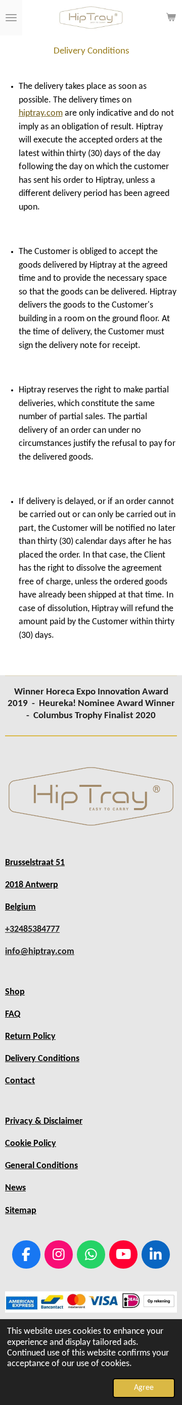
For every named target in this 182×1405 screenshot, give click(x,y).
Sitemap (20, 1211)
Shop (15, 992)
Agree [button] (144, 1388)
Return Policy (30, 1036)
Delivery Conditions (42, 1059)
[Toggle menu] (11, 17)
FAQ (12, 1014)
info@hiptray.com (39, 951)
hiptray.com (41, 113)
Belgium (20, 907)
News (15, 1188)
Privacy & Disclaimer (43, 1121)
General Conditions (41, 1166)
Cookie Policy (30, 1143)
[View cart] (171, 17)
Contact (20, 1081)
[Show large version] (91, 797)
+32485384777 (32, 929)
